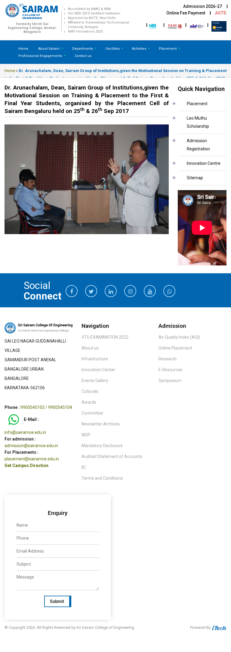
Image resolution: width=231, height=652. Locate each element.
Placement (168, 49)
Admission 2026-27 (202, 6)
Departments (83, 49)
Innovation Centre (203, 163)
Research (168, 358)
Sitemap (195, 177)
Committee (92, 413)
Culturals (90, 391)
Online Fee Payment (185, 13)
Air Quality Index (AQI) (179, 337)
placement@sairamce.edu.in (32, 458)
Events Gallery (95, 380)
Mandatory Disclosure (102, 445)
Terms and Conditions (102, 478)
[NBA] (153, 26)
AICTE (220, 13)
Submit (57, 601)
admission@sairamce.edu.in (31, 445)
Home (23, 49)
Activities (139, 49)
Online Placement (175, 348)
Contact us (83, 56)
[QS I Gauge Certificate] (218, 26)
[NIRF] (197, 26)
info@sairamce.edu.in (25, 432)
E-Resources (171, 369)
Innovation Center (98, 369)
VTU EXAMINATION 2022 (105, 337)
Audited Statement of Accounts (112, 456)
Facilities (113, 49)
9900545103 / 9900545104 (46, 407)
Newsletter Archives (101, 424)
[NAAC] (175, 26)
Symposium (170, 380)
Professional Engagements (40, 56)
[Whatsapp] (14, 419)
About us (90, 348)
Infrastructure (95, 358)
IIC (84, 467)
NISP (86, 434)
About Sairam (48, 49)
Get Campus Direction (26, 465)
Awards (89, 402)
